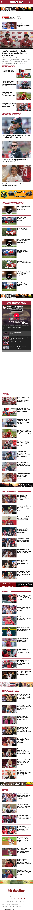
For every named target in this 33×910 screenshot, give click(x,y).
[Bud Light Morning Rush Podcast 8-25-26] (9, 232)
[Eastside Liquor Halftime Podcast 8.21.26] (9, 286)
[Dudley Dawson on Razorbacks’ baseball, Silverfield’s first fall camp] (9, 653)
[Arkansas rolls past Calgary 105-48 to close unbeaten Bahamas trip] (9, 531)
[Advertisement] (16, 372)
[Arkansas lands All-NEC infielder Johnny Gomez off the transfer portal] (9, 642)
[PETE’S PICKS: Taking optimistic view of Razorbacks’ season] (16, 149)
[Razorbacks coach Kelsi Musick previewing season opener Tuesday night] (9, 752)
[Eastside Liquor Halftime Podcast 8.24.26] (9, 253)
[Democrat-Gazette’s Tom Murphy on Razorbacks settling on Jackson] (23, 85)
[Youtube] (24, 898)
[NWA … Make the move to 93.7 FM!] (9, 18)
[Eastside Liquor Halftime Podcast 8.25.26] (9, 221)
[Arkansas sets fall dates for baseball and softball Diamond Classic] (9, 609)
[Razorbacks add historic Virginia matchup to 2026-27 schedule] (9, 499)
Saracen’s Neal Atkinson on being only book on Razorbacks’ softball (24, 872)
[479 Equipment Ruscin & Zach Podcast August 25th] (9, 210)
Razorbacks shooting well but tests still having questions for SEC (23, 574)
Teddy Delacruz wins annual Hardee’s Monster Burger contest (14, 184)
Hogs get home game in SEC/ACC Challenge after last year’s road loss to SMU (24, 697)
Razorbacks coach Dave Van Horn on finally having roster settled (23, 663)
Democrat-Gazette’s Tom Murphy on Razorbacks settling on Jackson (9, 83)
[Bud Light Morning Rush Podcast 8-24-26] (9, 264)
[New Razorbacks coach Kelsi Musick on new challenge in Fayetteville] (9, 774)
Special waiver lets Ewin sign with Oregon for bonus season (24, 551)
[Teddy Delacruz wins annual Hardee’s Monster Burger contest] (16, 173)
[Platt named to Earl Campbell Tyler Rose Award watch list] (23, 73)
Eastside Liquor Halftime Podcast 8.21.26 (22, 284)
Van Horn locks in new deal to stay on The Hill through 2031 (24, 618)
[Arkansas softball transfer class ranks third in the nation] (9, 808)
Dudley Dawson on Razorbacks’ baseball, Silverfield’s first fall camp (24, 652)
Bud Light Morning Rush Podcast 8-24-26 (24, 261)
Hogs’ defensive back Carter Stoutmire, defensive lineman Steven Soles (14, 53)
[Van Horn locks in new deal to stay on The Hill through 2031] (9, 620)
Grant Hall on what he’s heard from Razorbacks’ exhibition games (24, 508)
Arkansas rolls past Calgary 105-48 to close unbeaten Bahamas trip (23, 530)
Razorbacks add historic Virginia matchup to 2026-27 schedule (23, 497)
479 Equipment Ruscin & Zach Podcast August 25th (23, 208)
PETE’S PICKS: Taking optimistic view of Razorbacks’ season (15, 160)
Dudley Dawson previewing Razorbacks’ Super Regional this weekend (24, 861)
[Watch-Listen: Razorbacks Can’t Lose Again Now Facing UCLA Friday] (9, 830)
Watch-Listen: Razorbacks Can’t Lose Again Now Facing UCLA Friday (24, 829)
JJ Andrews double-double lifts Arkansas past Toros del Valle (23, 540)
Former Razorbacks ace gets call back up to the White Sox (23, 629)
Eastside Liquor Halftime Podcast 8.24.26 (22, 251)
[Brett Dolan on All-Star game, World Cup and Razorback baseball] (9, 675)
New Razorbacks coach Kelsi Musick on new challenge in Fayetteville (24, 773)
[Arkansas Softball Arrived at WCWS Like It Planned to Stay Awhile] (9, 841)
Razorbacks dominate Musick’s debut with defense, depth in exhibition (24, 762)
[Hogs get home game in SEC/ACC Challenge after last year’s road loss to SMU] (9, 698)
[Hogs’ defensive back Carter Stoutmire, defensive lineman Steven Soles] (16, 39)
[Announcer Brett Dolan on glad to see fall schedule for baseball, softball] (9, 598)
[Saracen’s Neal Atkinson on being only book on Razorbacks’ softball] (9, 873)
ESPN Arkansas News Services (10, 63)
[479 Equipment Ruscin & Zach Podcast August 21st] (9, 275)
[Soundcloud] (18, 898)
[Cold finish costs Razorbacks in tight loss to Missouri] (9, 720)
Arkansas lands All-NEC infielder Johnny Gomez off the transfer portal (24, 641)
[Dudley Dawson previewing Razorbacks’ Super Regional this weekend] (9, 863)
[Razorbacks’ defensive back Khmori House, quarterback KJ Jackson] (23, 107)
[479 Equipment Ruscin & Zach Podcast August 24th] (9, 243)
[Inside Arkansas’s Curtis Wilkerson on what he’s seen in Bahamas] (9, 564)
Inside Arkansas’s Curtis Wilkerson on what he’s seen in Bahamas (23, 563)
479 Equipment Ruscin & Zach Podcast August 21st (23, 273)
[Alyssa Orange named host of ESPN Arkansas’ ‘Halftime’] (9, 25)
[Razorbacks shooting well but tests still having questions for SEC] (9, 575)
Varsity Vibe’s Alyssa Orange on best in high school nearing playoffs (24, 707)
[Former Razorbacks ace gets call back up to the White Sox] (9, 631)
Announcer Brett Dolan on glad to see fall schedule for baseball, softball (24, 597)
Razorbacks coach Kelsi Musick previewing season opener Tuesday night (24, 751)
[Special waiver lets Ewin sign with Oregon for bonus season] (9, 553)
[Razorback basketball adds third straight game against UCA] (9, 520)
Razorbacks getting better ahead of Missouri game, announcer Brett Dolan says (24, 730)
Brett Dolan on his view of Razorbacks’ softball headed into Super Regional (24, 850)
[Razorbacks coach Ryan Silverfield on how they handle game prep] (23, 96)
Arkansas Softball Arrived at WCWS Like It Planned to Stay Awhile (24, 839)
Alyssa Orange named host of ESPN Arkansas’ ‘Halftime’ (23, 25)
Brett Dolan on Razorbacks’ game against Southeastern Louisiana (23, 740)
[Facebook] (8, 898)
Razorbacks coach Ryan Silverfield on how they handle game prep (9, 94)
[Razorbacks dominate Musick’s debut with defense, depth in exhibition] (9, 763)
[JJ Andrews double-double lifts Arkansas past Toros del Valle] (9, 542)
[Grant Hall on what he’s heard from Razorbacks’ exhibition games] (9, 509)
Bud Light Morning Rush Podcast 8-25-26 (24, 229)
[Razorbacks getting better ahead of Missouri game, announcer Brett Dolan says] (9, 730)
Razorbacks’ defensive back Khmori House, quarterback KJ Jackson (9, 106)
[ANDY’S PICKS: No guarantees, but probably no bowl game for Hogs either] (16, 125)
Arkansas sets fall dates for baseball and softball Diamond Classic (24, 608)
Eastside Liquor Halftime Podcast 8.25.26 (22, 219)
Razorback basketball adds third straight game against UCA (23, 518)
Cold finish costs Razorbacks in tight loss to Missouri (23, 717)
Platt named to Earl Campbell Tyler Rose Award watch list (8, 71)
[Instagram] (11, 898)
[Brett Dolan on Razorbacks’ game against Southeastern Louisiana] (9, 741)
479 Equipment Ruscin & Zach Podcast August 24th (23, 241)
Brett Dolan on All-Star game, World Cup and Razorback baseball (24, 673)
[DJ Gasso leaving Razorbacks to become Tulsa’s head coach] (9, 819)
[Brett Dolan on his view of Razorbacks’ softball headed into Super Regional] (9, 852)
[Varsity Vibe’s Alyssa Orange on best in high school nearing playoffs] (9, 709)
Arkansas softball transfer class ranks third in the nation (23, 806)
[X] (21, 898)
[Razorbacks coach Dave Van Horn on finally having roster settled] (9, 664)
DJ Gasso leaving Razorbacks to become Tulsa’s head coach (24, 817)
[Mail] (14, 898)
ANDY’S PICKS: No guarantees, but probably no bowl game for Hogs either (16, 136)
